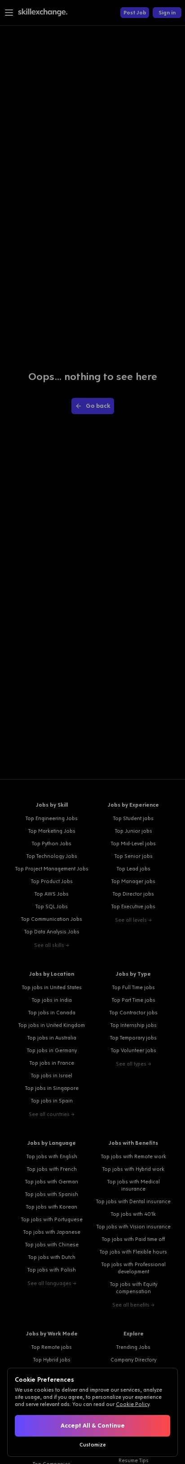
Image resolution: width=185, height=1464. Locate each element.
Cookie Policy (132, 1404)
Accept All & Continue (93, 1425)
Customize (92, 1445)
